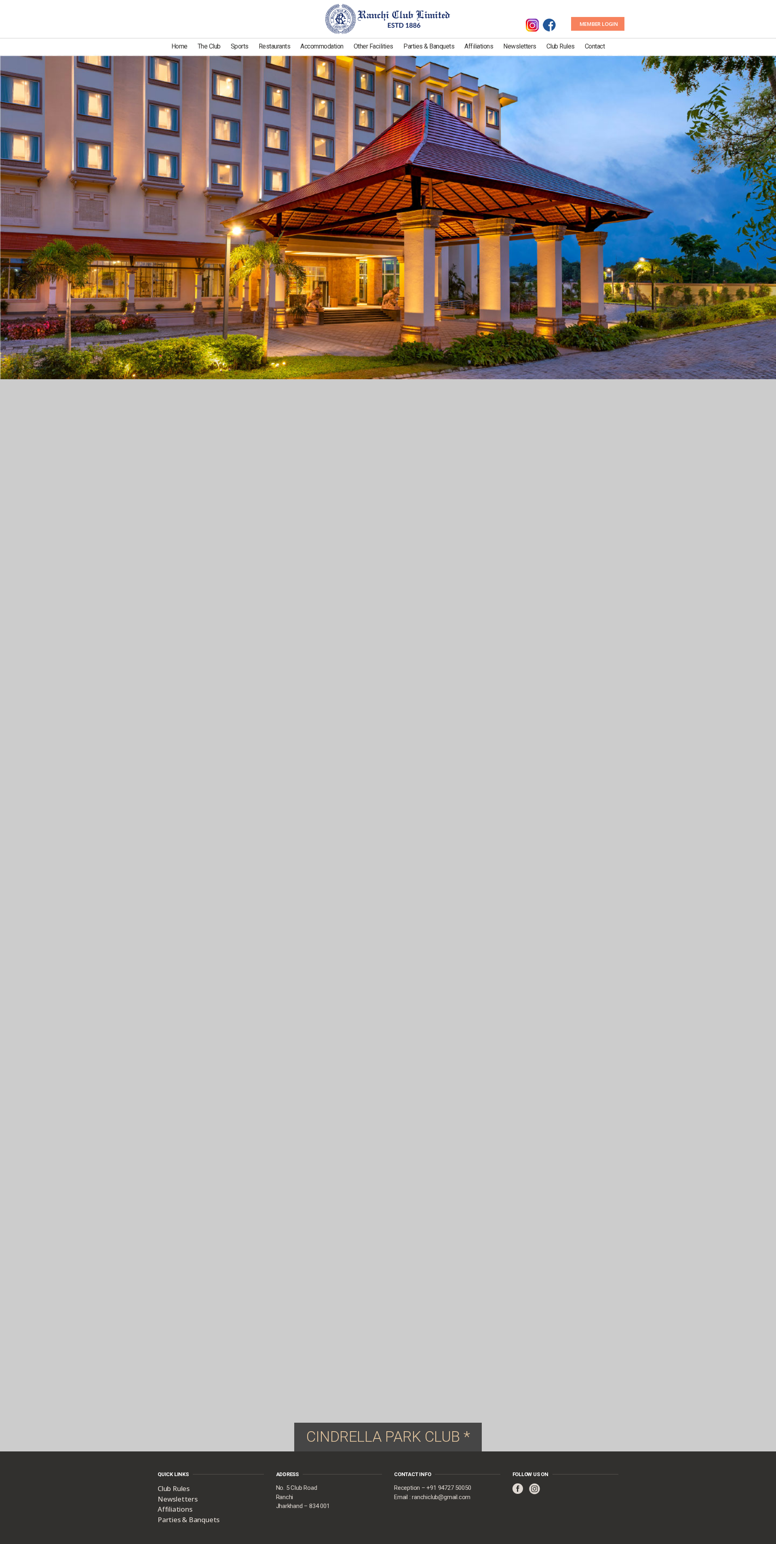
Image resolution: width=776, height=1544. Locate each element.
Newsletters (519, 46)
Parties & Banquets (428, 46)
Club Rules (560, 46)
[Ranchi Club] (388, 18)
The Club (209, 46)
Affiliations (478, 46)
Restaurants (275, 46)
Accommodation (322, 46)
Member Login (599, 23)
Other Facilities (373, 46)
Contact (595, 46)
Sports (240, 46)
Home (179, 46)
